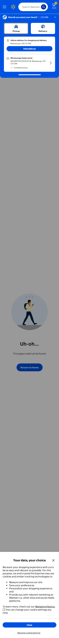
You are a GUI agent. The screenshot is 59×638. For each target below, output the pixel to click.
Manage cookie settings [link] (28, 632)
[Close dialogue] (53, 560)
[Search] (43, 6)
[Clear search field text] (39, 7)
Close (29, 625)
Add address (29, 48)
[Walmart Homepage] (13, 6)
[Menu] (5, 6)
